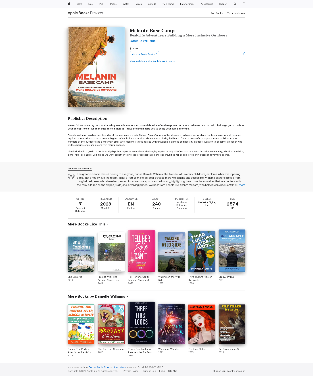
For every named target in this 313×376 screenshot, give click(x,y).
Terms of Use (148, 371)
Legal (162, 371)
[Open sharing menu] (244, 54)
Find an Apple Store (99, 367)
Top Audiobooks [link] (236, 13)
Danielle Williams (143, 41)
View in (143, 54)
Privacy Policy (131, 371)
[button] (235, 4)
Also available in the (151, 61)
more (242, 185)
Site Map (172, 371)
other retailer (120, 367)
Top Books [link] (217, 13)
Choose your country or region (229, 371)
